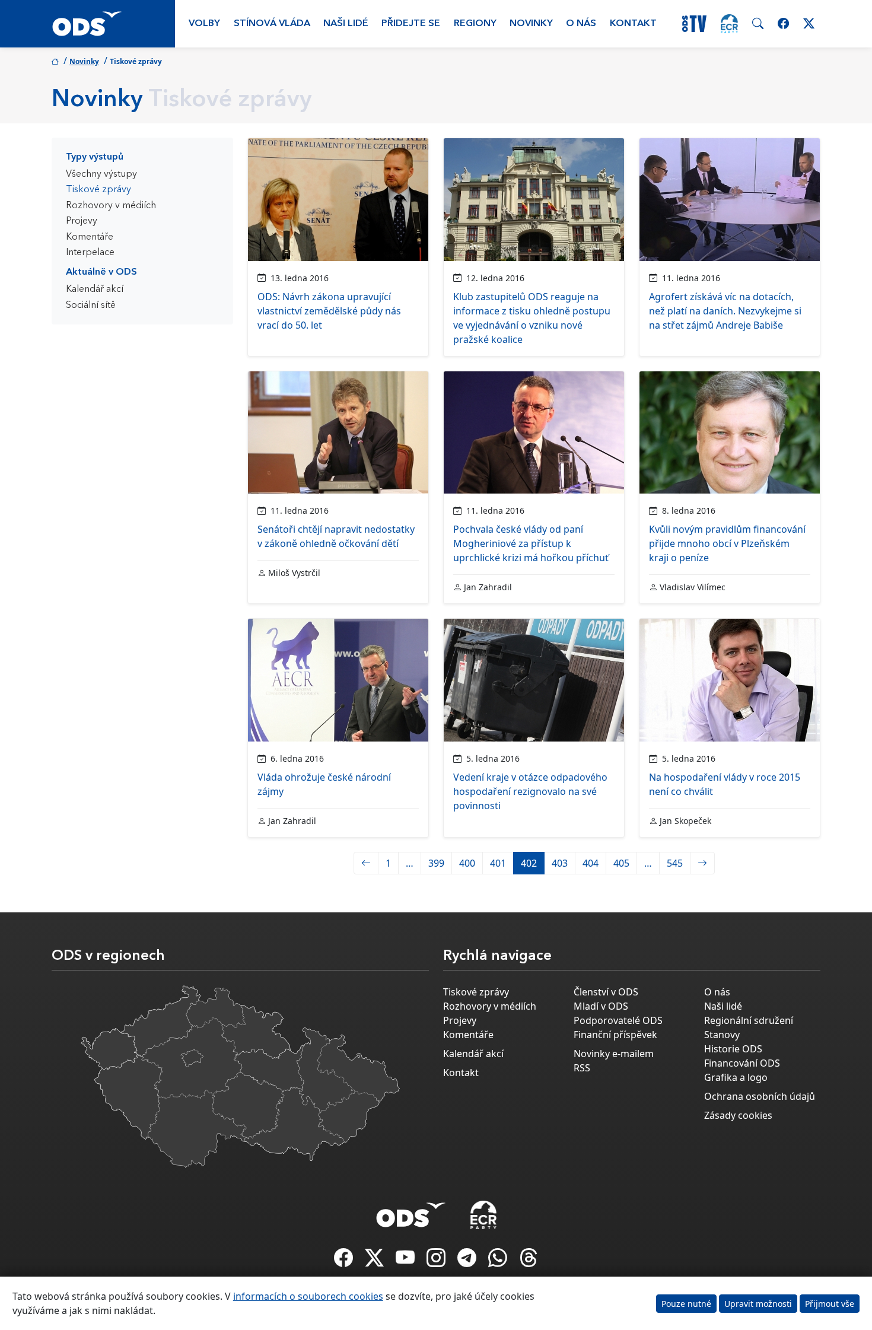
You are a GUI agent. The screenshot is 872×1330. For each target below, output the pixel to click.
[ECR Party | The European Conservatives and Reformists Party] (729, 23)
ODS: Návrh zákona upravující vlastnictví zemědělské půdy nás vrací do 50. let (329, 311)
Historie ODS (733, 1048)
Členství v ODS (606, 991)
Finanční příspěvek (615, 1034)
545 (675, 863)
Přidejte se (410, 23)
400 (467, 863)
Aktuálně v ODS (101, 272)
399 (436, 863)
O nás (581, 23)
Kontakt (633, 23)
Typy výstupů (94, 157)
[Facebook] (344, 1261)
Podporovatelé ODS (618, 1020)
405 (621, 863)
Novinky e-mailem (614, 1053)
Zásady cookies (738, 1115)
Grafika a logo (736, 1077)
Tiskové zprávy (98, 190)
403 (560, 863)
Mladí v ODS (601, 1006)
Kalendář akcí (94, 289)
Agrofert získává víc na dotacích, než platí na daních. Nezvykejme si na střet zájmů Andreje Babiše (725, 311)
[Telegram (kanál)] (468, 1261)
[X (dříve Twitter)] (375, 1261)
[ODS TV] (406, 1261)
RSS (582, 1067)
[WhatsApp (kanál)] (499, 1261)
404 (591, 863)
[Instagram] (437, 1261)
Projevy (81, 221)
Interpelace (90, 252)
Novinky (531, 23)
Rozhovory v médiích (111, 206)
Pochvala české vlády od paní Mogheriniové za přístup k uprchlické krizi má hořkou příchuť (531, 543)
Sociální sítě (91, 305)
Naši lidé (345, 23)
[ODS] (411, 1211)
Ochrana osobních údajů (759, 1096)
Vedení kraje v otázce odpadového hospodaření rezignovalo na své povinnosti (530, 791)
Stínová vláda (272, 23)
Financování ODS (742, 1063)
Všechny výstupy (101, 174)
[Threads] (528, 1261)
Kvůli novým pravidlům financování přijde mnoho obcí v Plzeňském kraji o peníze (727, 543)
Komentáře (89, 237)
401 (498, 863)
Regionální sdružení (748, 1020)
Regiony (475, 23)
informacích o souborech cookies (308, 1296)
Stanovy (722, 1034)
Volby (204, 23)
